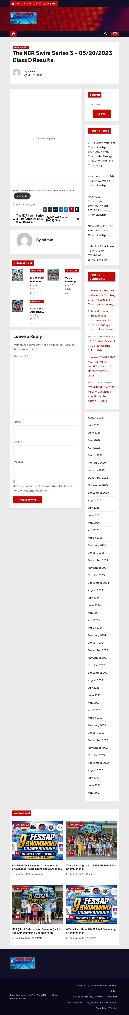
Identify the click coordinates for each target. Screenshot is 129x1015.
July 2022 (93, 778)
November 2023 (98, 658)
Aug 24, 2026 (23, 874)
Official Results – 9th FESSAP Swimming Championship (100, 230)
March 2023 (95, 718)
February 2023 (97, 725)
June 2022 (94, 785)
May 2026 (94, 440)
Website (18, 462)
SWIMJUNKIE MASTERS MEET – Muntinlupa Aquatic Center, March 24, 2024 (101, 366)
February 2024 (97, 635)
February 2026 (97, 463)
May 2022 (94, 793)
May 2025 (94, 523)
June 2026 (94, 432)
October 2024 (96, 575)
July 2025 (93, 508)
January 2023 (96, 733)
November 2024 (98, 568)
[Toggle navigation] (99, 33)
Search (95, 94)
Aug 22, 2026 (77, 874)
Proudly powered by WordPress (26, 995)
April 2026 (94, 447)
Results (114, 1002)
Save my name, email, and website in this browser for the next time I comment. (44, 488)
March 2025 (95, 538)
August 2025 (95, 500)
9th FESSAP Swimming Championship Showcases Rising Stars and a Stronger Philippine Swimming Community (37, 869)
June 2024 (94, 605)
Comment (20, 356)
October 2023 (96, 665)
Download (22, 196)
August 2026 (95, 417)
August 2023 (95, 680)
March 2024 (95, 628)
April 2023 (94, 710)
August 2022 (95, 770)
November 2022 (98, 748)
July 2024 (94, 598)
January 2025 (96, 553)
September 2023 (98, 673)
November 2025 (98, 485)
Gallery (114, 991)
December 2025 (98, 478)
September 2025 (98, 493)
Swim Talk (101, 1008)
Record (104, 1002)
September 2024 (98, 583)
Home (79, 985)
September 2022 (98, 763)
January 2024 (96, 643)
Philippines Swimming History (83, 1002)
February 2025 (97, 545)
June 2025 (94, 515)
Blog (86, 985)
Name (18, 422)
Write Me (113, 1008)
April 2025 (94, 530)
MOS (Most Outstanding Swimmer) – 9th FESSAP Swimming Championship (99, 206)
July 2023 (93, 688)
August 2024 (95, 590)
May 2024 (94, 613)
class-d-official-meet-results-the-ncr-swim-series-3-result (43, 190)
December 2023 (98, 650)
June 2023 (94, 695)
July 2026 (93, 425)
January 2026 (96, 470)
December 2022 (98, 740)
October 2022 (96, 755)
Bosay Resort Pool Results (104, 985)
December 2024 (98, 560)
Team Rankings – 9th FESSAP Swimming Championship (101, 181)
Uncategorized (20, 47)
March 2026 (95, 455)
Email (17, 442)
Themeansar (19, 998)
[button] (106, 33)
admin (31, 71)
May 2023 (94, 703)
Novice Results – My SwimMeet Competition (95, 996)
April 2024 (94, 620)
